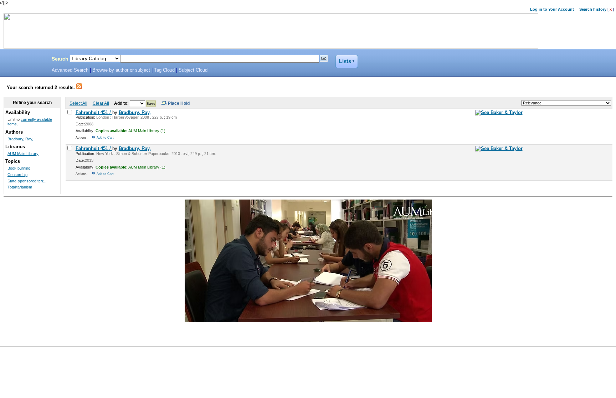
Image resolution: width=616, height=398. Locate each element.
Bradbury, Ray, (135, 112)
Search (60, 59)
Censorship (17, 174)
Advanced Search (70, 70)
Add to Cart (105, 137)
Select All (78, 103)
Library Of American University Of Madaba (23, 60)
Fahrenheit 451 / (94, 112)
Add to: (122, 103)
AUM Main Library (22, 153)
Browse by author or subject (121, 70)
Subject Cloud (193, 70)
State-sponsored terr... (26, 181)
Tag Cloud (164, 70)
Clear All (101, 103)
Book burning (18, 168)
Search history (592, 9)
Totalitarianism (19, 187)
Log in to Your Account (552, 9)
